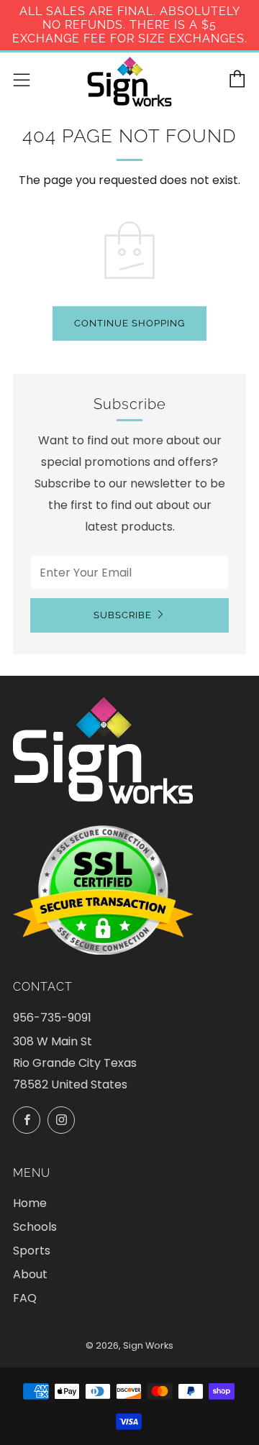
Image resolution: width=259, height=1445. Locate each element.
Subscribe (123, 615)
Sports (31, 1250)
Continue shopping (129, 323)
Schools (35, 1227)
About (30, 1274)
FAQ (25, 1298)
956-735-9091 (52, 1017)
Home (30, 1203)
